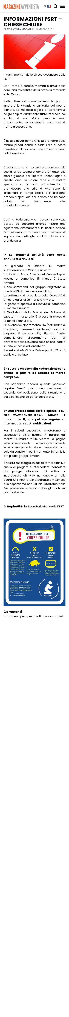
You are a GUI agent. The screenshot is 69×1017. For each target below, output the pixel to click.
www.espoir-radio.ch (50, 443)
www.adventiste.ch (17, 443)
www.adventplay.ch (17, 447)
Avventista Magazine (20, 29)
